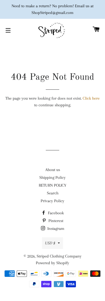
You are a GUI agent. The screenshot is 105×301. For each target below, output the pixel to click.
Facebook (55, 213)
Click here (91, 98)
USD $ (50, 243)
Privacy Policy (52, 200)
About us (52, 169)
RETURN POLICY (52, 185)
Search (52, 193)
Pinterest (55, 220)
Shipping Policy (52, 177)
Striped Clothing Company (59, 256)
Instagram (55, 228)
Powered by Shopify (52, 262)
